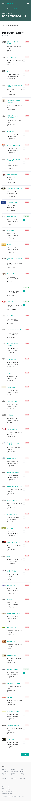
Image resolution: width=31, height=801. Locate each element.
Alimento (9, 288)
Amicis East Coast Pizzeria (12, 344)
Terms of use (6, 787)
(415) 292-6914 (11, 494)
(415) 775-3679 (11, 705)
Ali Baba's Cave (11, 274)
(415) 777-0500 (11, 337)
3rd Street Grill (11, 57)
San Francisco (14, 771)
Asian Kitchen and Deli (13, 542)
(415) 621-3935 (11, 267)
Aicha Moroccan (12, 174)
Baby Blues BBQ (11, 585)
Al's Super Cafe (11, 216)
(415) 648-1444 (11, 466)
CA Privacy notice (7, 791)
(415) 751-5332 (11, 621)
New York (4, 769)
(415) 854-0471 (11, 168)
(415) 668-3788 (11, 508)
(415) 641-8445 (11, 224)
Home (3, 9)
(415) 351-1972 (11, 125)
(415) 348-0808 (10, 563)
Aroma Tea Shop (12, 500)
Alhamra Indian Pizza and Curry (14, 259)
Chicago (22, 769)
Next (25, 754)
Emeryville (4, 773)
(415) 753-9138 (11, 79)
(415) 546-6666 (11, 352)
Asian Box (10, 528)
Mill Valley (4, 778)
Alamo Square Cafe (12, 230)
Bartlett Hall (10, 739)
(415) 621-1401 (11, 649)
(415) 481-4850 (11, 452)
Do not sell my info (7, 793)
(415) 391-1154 (11, 579)
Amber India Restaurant (14, 330)
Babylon (9, 599)
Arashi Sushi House (13, 472)
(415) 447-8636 (11, 238)
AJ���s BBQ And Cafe (14, 188)
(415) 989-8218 (11, 210)
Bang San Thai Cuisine (13, 711)
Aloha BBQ (10, 316)
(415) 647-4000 (11, 677)
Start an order (26, 46)
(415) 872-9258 (11, 733)
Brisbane (22, 773)
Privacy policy (6, 789)
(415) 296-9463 (11, 295)
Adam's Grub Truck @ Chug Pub (13, 159)
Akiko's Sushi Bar (12, 202)
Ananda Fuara (11, 387)
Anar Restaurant (12, 401)
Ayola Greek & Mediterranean (11, 570)
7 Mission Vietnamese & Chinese (14, 85)
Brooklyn (13, 769)
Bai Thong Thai (11, 627)
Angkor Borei (11, 415)
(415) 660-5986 (11, 607)
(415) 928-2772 (11, 719)
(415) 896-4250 (11, 593)
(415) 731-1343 (11, 691)
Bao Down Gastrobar (13, 725)
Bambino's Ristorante (13, 683)
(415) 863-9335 (11, 635)
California (9, 9)
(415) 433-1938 (11, 109)
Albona (9, 244)
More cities (22, 778)
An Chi (9, 373)
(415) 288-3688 (11, 536)
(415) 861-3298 (11, 94)
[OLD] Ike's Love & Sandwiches (12, 116)
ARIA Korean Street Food (14, 486)
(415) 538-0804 (11, 65)
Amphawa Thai (11, 359)
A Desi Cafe (10, 131)
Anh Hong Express (12, 429)
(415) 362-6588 (11, 522)
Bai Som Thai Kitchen (13, 613)
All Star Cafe (11, 302)
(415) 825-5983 (11, 196)
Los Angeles (5, 771)
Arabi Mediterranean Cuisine (13, 443)
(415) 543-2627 (11, 408)
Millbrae (4, 775)
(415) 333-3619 (11, 323)
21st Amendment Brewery (12, 42)
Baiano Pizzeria (11, 641)
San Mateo (13, 775)
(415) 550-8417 (11, 422)
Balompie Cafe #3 (12, 669)
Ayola (8, 556)
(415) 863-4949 (11, 309)
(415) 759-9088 (11, 139)
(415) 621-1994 (11, 394)
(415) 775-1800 (11, 153)
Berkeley (13, 773)
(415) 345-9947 (11, 182)
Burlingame (22, 771)
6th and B (9, 71)
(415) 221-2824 (11, 366)
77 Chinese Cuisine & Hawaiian (13, 101)
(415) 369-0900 (11, 51)
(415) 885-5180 (11, 436)
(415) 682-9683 (11, 549)
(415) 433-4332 (11, 747)
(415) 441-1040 (11, 252)
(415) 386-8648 (11, 480)
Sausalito (13, 778)
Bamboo (9, 697)
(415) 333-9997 (11, 380)
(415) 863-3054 (11, 281)
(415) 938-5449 (11, 663)
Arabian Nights (11, 458)
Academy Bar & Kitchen (14, 145)
